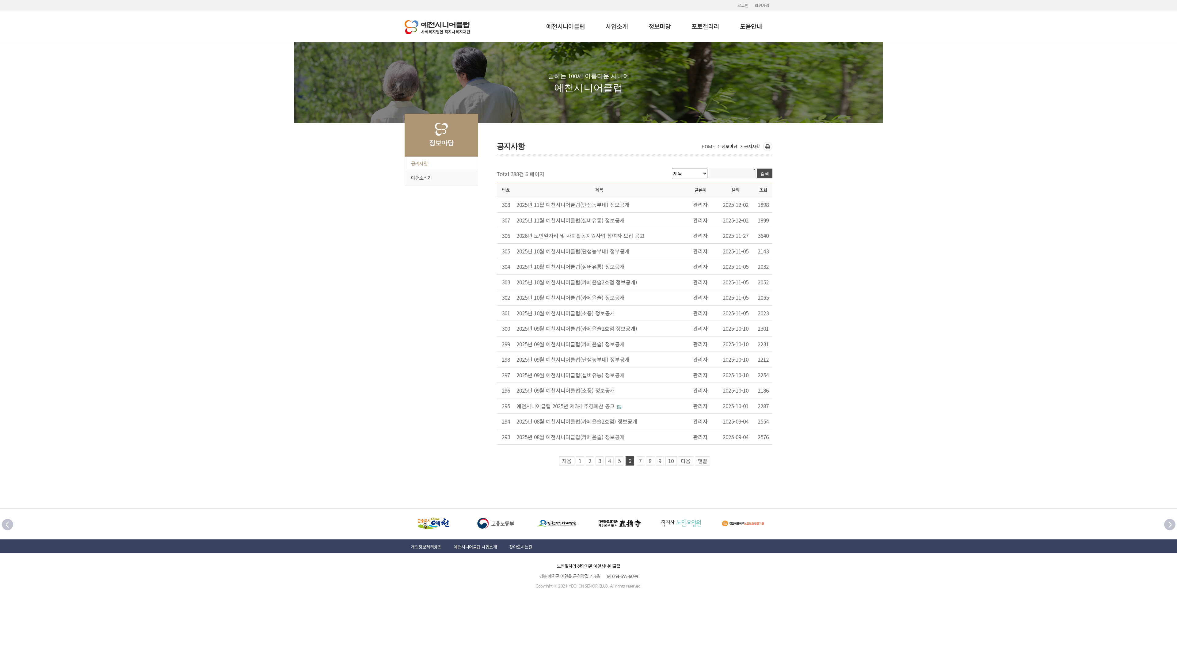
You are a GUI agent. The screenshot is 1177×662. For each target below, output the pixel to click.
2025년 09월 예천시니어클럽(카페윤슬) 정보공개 (570, 344)
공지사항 (419, 163)
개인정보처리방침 (426, 547)
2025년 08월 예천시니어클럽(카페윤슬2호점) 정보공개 (576, 421)
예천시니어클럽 (565, 26)
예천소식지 (421, 178)
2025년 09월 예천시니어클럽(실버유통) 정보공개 (570, 375)
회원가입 (762, 5)
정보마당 (660, 26)
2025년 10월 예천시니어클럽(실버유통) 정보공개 (570, 266)
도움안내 (751, 26)
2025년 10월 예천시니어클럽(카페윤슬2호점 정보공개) (576, 282)
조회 (763, 190)
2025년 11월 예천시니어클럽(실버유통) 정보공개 (570, 220)
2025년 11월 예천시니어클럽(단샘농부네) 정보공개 (573, 204)
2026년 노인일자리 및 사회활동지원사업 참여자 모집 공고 (580, 235)
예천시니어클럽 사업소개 (475, 547)
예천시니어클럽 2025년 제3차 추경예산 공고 (566, 406)
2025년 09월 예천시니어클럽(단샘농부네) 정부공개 (573, 359)
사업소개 (617, 26)
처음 (567, 461)
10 (671, 461)
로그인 (742, 5)
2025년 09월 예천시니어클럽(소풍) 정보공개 (565, 390)
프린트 (767, 146)
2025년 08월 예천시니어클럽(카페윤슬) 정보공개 (570, 437)
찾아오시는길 (520, 547)
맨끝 (702, 461)
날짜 (736, 190)
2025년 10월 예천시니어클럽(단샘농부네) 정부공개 (573, 251)
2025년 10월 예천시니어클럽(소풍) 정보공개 (565, 313)
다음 (686, 461)
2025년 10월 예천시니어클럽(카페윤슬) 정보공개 (570, 297)
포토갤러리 (705, 26)
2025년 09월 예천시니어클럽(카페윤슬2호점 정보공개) (576, 328)
